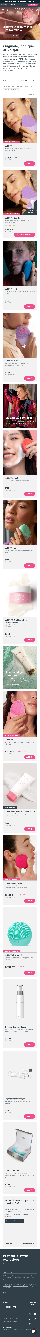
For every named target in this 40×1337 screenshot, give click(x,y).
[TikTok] (30, 1324)
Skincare (24, 80)
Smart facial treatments (10, 89)
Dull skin (19, 86)
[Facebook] (35, 1309)
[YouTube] (35, 1314)
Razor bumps (29, 86)
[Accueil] (20, 10)
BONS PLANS (33, 4)
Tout (5, 80)
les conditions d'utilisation (20, 1286)
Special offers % (28, 1243)
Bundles (35, 80)
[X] (30, 1314)
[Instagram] (30, 1309)
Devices (13, 80)
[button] (34, 1331)
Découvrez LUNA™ (11, 36)
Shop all (9, 1243)
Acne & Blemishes (9, 86)
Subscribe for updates (14, 1221)
